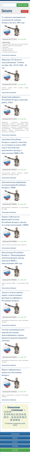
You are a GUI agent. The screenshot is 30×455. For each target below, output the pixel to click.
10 (12, 414)
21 (19, 419)
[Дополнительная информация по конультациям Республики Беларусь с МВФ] (10, 195)
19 (14, 419)
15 (25, 414)
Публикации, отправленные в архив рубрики (15, 424)
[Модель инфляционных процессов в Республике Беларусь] (10, 382)
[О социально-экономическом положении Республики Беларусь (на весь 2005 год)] (10, 30)
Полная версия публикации (9, 55)
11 (14, 414)
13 (20, 414)
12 (17, 414)
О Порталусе (15, 434)
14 (22, 414)
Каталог (15, 442)
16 (5, 416)
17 (7, 416)
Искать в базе (22, 5)
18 (11, 419)
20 (16, 419)
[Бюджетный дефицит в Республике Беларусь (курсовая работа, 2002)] (10, 110)
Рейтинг (25, 11)
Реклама (15, 450)
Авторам (15, 446)
